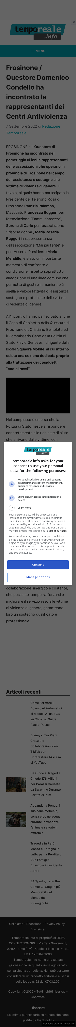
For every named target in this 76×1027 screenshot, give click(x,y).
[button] (38, 508)
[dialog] (38, 513)
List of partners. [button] (58, 531)
